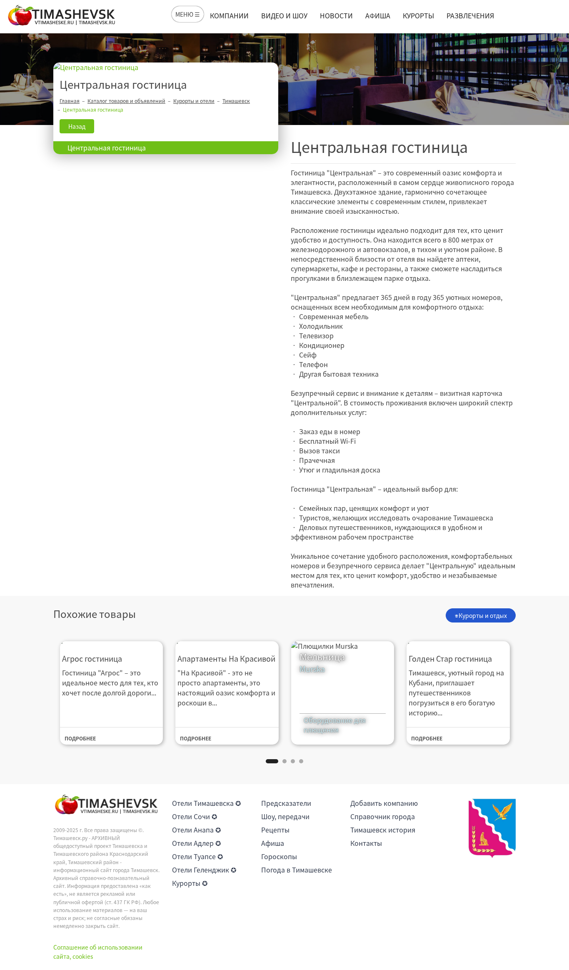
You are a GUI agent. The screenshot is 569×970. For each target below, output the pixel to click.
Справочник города (382, 816)
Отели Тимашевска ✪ (206, 803)
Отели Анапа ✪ (196, 829)
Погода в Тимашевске (296, 869)
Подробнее (80, 738)
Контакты (366, 843)
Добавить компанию (384, 803)
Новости (336, 15)
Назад (76, 126)
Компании (229, 15)
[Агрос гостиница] (111, 642)
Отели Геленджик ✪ (204, 869)
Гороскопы (279, 856)
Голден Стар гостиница (450, 658)
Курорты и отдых (483, 615)
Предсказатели (286, 803)
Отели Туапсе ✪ (197, 856)
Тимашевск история (382, 829)
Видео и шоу (284, 15)
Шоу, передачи (285, 816)
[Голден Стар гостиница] (458, 642)
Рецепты (275, 829)
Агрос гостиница (92, 658)
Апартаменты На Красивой (226, 658)
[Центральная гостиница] (165, 67)
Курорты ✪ (189, 883)
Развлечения (470, 15)
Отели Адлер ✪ (196, 843)
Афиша (377, 15)
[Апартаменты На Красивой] (227, 642)
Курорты (418, 15)
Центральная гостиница (106, 147)
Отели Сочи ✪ (194, 816)
